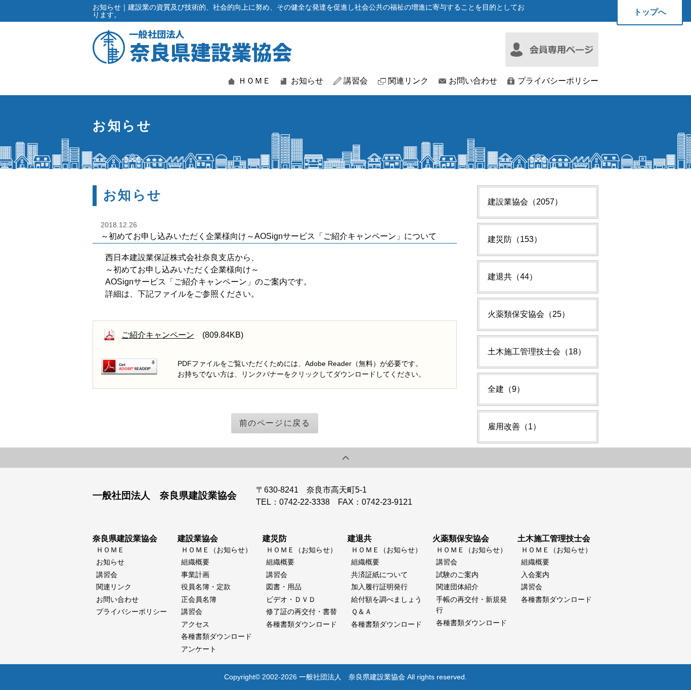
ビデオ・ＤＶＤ (291, 599)
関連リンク (408, 81)
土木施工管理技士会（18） (537, 351)
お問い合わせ (473, 81)
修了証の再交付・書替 (301, 611)
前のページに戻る (275, 423)
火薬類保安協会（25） (529, 314)
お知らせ (307, 81)
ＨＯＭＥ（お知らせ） (216, 550)
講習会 (355, 81)
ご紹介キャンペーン (157, 335)
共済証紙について (379, 575)
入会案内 (535, 575)
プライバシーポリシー (557, 81)
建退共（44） (512, 276)
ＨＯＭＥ (254, 81)
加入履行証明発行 (379, 587)
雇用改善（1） (514, 426)
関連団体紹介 (457, 587)
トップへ (650, 12)
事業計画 (195, 575)
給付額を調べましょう (386, 599)
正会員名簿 (199, 599)
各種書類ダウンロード (216, 636)
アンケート (199, 649)
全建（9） (506, 389)
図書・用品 (283, 587)
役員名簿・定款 (206, 587)
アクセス (195, 624)
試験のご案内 (457, 575)
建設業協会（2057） (525, 201)
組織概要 (195, 562)
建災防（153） (515, 239)
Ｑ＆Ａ (361, 611)
